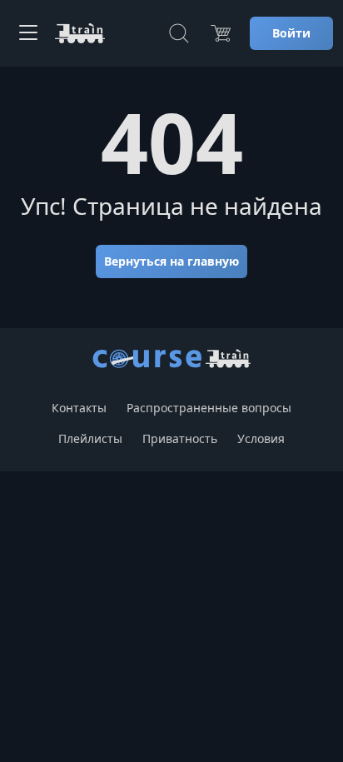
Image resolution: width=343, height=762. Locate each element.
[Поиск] (179, 33)
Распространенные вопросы (209, 408)
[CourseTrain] (80, 33)
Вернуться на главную (171, 261)
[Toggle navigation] (28, 33)
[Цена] (220, 33)
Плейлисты (90, 438)
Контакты (79, 408)
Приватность (179, 438)
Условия (261, 438)
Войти (291, 33)
